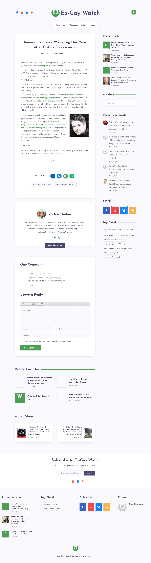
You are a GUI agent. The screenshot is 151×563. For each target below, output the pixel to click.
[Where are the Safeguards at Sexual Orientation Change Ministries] (20, 382)
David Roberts (115, 180)
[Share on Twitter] (59, 176)
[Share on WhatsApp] (71, 176)
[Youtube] (22, 12)
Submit (90, 473)
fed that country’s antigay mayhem (36, 127)
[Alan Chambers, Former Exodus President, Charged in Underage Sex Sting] (106, 80)
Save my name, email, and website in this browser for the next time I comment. (49, 341)
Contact (92, 25)
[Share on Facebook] (52, 176)
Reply (31, 285)
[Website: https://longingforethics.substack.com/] (59, 238)
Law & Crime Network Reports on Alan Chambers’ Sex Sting (122, 45)
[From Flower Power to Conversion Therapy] (62, 382)
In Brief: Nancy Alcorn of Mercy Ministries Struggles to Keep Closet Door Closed (122, 140)
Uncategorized (48, 509)
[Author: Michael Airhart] (41, 213)
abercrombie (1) (111, 235)
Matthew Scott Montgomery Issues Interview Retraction (121, 169)
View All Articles (55, 245)
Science (57, 504)
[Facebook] (17, 12)
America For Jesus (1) (113, 257)
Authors (84, 25)
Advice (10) (109, 244)
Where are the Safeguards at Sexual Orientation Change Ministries (39, 381)
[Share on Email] (65, 176)
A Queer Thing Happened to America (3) (118, 230)
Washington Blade (46, 65)
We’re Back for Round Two (39, 396)
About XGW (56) (127, 235)
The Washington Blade (45, 97)
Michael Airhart (60, 214)
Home (58, 25)
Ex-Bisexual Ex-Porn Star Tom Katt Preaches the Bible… (121, 154)
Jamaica (60, 161)
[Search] (133, 12)
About (65, 25)
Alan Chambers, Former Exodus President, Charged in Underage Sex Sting (123, 80)
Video (60, 509)
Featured (46, 504)
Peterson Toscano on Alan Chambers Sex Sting (122, 69)
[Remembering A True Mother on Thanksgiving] (62, 398)
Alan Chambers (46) (126, 248)
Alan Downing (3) (111, 253)
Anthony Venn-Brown (118, 122)
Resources (74, 25)
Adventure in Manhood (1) (115, 240)
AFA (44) (121, 244)
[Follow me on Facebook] (55, 238)
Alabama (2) (110, 248)
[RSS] (32, 12)
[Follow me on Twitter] (50, 237)
